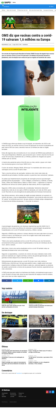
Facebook (19, 373)
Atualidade (25, 44)
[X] (53, 392)
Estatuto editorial (13, 401)
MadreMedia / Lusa (6, 44)
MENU (14, 2)
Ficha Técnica (5, 401)
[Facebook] (50, 392)
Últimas (5, 346)
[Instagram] (47, 392)
